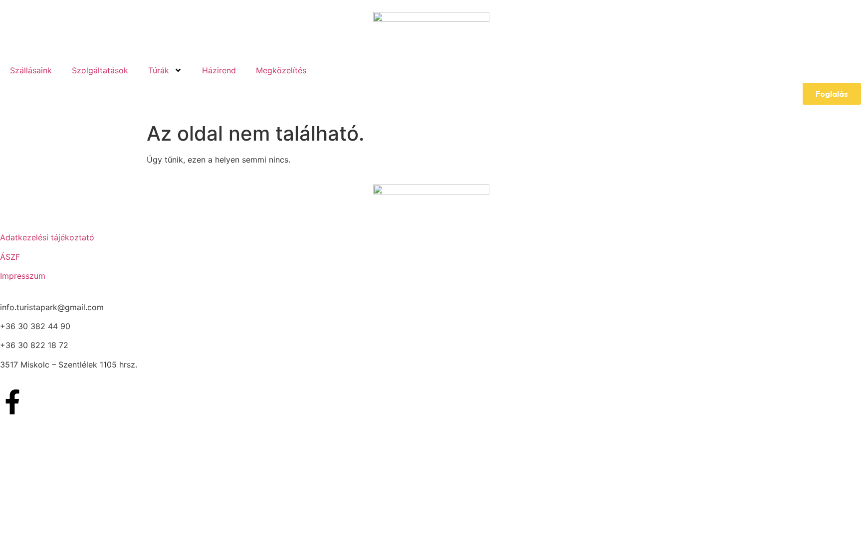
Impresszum (22, 276)
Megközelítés (281, 70)
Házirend (219, 70)
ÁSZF (10, 257)
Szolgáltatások (100, 70)
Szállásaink (31, 70)
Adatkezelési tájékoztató (47, 237)
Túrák (158, 70)
